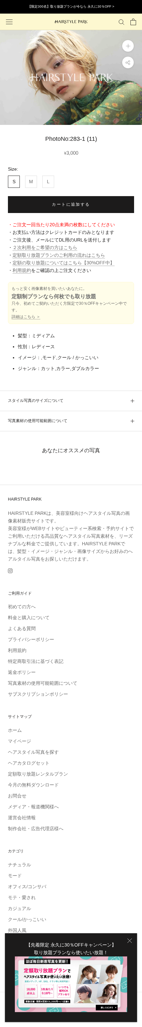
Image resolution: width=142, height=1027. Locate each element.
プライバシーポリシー (31, 639)
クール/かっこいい (27, 919)
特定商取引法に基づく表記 (35, 661)
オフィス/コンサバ (27, 886)
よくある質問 (22, 628)
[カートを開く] (133, 22)
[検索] (121, 22)
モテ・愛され (22, 897)
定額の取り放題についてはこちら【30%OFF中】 (64, 262)
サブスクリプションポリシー (38, 694)
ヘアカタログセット (29, 763)
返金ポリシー (22, 672)
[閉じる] (129, 940)
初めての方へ (22, 606)
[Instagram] (10, 570)
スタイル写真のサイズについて (35, 400)
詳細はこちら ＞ (26, 316)
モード (15, 875)
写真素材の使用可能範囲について (37, 420)
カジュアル (19, 908)
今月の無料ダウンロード (33, 784)
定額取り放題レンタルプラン (38, 774)
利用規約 (22, 270)
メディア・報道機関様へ (33, 806)
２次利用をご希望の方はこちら (45, 247)
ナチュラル (19, 864)
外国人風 (17, 930)
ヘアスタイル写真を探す (33, 752)
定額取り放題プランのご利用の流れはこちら (59, 255)
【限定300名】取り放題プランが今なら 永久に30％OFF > (71, 6)
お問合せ (17, 795)
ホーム (15, 730)
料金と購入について (29, 617)
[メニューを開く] (9, 21)
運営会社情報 (22, 817)
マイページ (19, 741)
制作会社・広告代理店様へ (35, 828)
